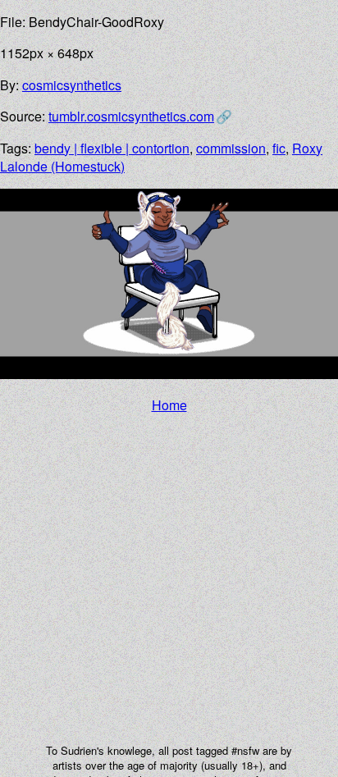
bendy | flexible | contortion (112, 148)
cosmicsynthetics (71, 84)
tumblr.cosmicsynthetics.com (131, 116)
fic (278, 148)
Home (169, 404)
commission (231, 148)
